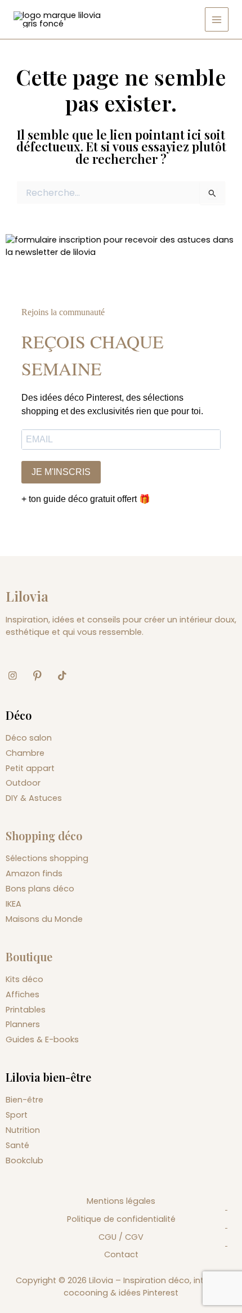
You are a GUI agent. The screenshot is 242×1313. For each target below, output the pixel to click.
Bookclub (24, 1160)
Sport (17, 1115)
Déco (19, 715)
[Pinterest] (41, 675)
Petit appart (30, 768)
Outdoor (23, 782)
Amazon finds (34, 873)
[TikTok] (66, 675)
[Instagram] (16, 675)
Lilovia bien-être (48, 1077)
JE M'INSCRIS (61, 472)
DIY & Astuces (34, 798)
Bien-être (24, 1099)
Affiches (22, 994)
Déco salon (29, 737)
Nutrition (23, 1130)
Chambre (25, 753)
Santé (17, 1145)
